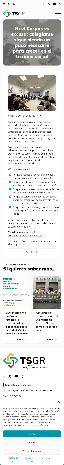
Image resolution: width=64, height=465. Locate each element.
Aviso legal (45, 458)
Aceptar (32, 433)
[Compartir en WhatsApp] (34, 115)
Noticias (12, 116)
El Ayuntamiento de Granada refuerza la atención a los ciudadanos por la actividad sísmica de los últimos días (17, 323)
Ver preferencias (32, 451)
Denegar (32, 442)
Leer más (21, 339)
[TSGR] (14, 14)
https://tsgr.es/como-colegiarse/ (25, 235)
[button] (59, 402)
